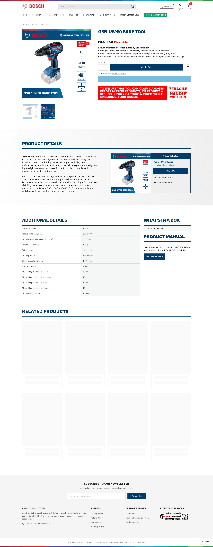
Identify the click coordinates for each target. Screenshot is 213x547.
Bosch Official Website (175, 250)
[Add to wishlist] (188, 67)
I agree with (106, 73)
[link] (42, 377)
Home (24, 24)
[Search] (97, 6)
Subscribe (137, 496)
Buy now (170, 171)
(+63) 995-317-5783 (41, 523)
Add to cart (146, 67)
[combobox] (93, 6)
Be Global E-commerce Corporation (129, 542)
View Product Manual (154, 257)
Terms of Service (119, 73)
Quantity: (102, 62)
